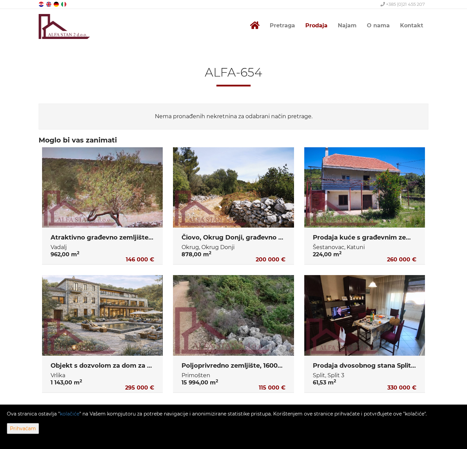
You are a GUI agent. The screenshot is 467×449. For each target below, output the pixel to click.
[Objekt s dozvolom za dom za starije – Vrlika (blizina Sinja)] (102, 315)
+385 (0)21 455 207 (405, 4)
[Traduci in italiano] (64, 4)
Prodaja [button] (316, 25)
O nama (378, 25)
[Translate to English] (49, 4)
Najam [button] (347, 25)
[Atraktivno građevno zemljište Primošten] (102, 187)
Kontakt (411, 25)
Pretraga (282, 25)
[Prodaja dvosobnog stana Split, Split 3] (364, 315)
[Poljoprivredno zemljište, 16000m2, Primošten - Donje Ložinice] (233, 315)
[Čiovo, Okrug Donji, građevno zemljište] (233, 187)
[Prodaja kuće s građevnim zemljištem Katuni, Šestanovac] (364, 187)
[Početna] (255, 25)
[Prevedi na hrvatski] (42, 4)
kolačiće (69, 414)
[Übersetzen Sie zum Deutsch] (57, 4)
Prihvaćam (23, 428)
